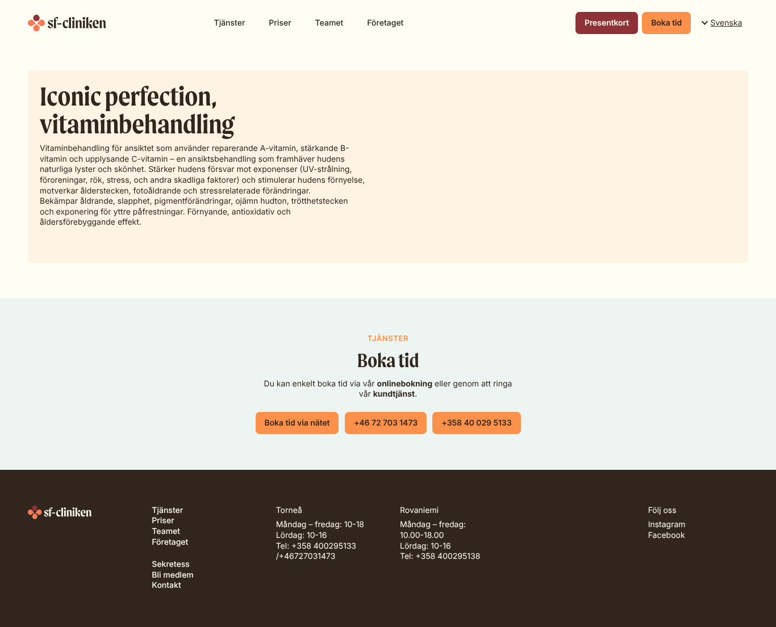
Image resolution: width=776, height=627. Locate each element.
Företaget (385, 23)
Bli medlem (172, 575)
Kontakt (166, 585)
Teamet (329, 23)
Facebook (666, 535)
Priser (280, 23)
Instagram (667, 524)
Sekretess (170, 564)
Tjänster (229, 23)
